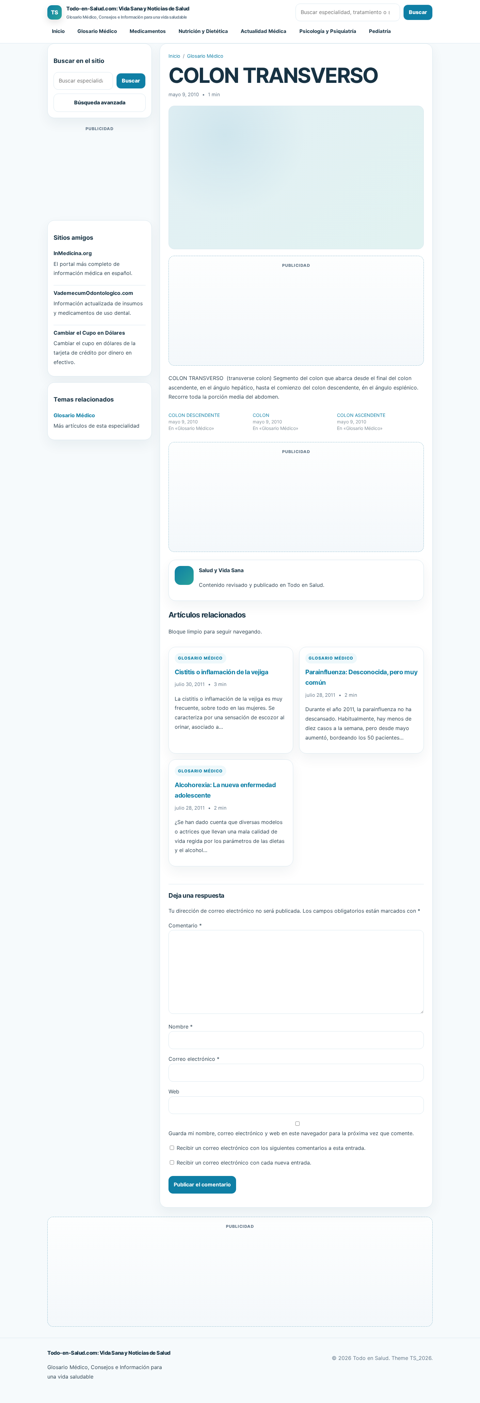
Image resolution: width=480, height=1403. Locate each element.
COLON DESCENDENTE (194, 415)
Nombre (180, 1026)
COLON (261, 415)
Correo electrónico (193, 1059)
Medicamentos (148, 31)
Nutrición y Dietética (203, 31)
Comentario (185, 925)
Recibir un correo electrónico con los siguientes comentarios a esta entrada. (271, 1148)
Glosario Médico (97, 31)
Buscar (418, 12)
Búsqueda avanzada (99, 102)
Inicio (58, 31)
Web (173, 1091)
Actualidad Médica (263, 31)
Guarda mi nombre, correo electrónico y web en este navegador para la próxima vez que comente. (291, 1133)
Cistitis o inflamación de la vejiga (221, 672)
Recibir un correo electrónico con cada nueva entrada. (244, 1162)
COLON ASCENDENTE (361, 415)
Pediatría (380, 31)
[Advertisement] (99, 173)
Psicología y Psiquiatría (327, 31)
